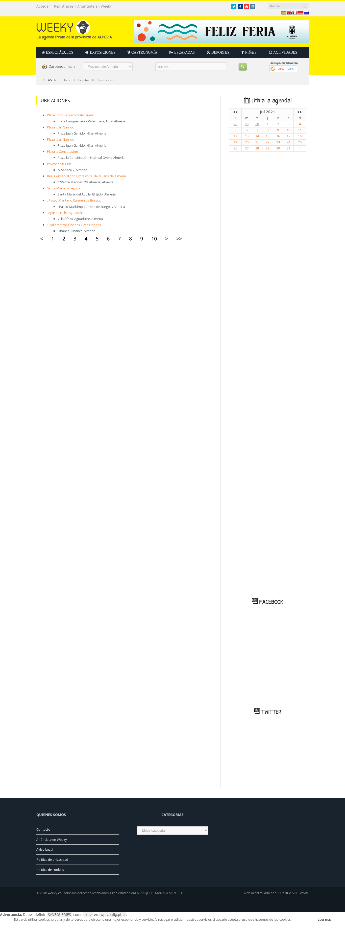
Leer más (324, 919)
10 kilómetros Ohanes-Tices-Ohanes (74, 225)
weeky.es (54, 893)
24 (288, 142)
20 (247, 142)
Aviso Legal (44, 849)
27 (247, 148)
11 (300, 130)
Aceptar (304, 919)
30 (257, 124)
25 (300, 142)
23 (278, 142)
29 (247, 124)
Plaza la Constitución (62, 151)
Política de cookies (50, 869)
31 (288, 148)
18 (300, 136)
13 (247, 136)
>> (179, 238)
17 (288, 136)
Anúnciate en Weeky (94, 6)
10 (154, 238)
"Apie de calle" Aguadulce (65, 212)
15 (267, 136)
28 (235, 124)
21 (257, 142)
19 (235, 142)
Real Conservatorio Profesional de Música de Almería (86, 176)
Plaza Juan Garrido (60, 127)
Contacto (43, 829)
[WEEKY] (74, 29)
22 (267, 142)
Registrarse (63, 6)
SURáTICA (284, 893)
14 (257, 136)
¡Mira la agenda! (270, 100)
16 (278, 136)
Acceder (43, 6)
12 (235, 136)
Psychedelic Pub (59, 164)
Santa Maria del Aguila (63, 188)
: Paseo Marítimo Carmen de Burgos (74, 200)
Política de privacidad (52, 859)
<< (235, 111)
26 (235, 148)
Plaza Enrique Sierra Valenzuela (70, 115)
